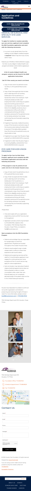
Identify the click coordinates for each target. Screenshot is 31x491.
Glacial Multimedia (13, 460)
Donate (19, 482)
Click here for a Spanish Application (15, 29)
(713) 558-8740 (22, 296)
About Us (12, 482)
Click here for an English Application (15, 24)
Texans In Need (12, 488)
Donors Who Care (11, 485)
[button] (29, 6)
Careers (21, 488)
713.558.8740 (5, 466)
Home (3, 9)
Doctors (23, 485)
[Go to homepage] (4, 6)
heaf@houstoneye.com (9, 296)
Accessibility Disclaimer (8, 469)
